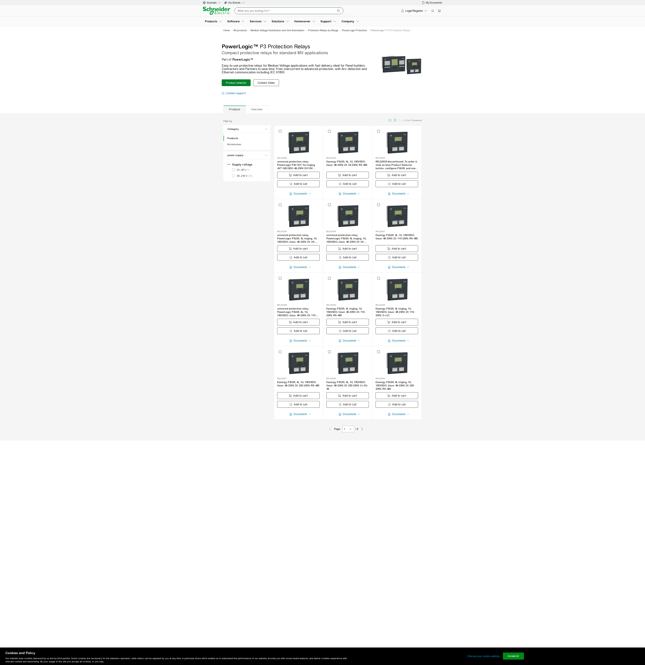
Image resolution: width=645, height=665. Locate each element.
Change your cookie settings (483, 656)
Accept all (513, 656)
